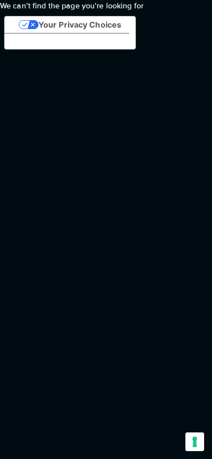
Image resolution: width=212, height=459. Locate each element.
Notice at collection (49, 41)
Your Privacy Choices (79, 25)
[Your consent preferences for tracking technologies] (194, 441)
